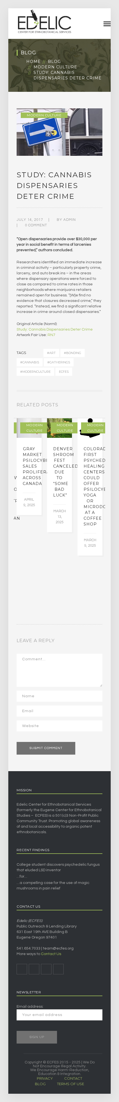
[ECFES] (44, 21)
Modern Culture (55, 67)
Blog (54, 61)
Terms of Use (70, 1084)
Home (33, 61)
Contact (73, 1078)
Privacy (45, 1078)
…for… (22, 876)
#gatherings (58, 362)
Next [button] (100, 406)
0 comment (36, 225)
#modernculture (35, 372)
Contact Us (51, 954)
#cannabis (29, 362)
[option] (29, 466)
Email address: (30, 1007)
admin (69, 220)
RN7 (51, 335)
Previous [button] (94, 406)
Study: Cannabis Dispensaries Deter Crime (55, 329)
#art (51, 353)
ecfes (64, 372)
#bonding (72, 353)
